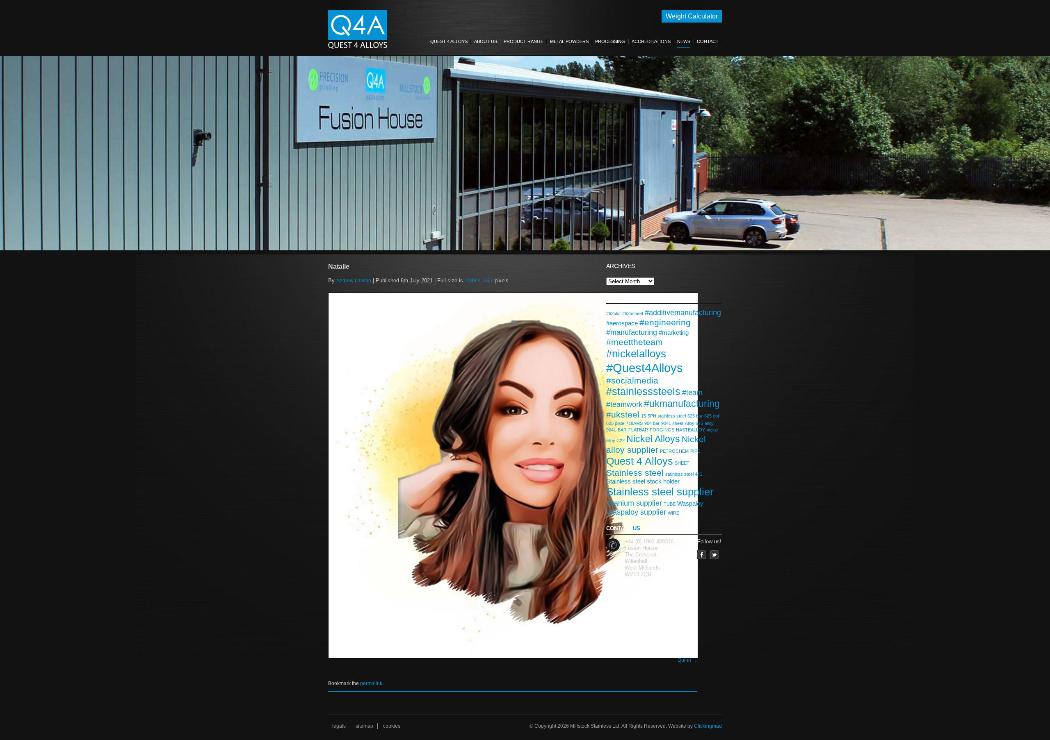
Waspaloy (690, 503)
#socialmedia (632, 380)
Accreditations (651, 41)
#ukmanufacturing (682, 403)
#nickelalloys (636, 353)
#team (692, 392)
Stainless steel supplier (660, 491)
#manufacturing (631, 332)
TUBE (670, 504)
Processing (610, 41)
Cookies (391, 726)
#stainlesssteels (643, 391)
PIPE (695, 451)
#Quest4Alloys (644, 368)
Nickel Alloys (653, 439)
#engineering (665, 322)
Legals (339, 726)
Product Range (523, 41)
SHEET (682, 463)
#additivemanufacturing (683, 312)
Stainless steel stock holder (643, 481)
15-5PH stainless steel (663, 415)
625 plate (615, 423)
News (683, 41)
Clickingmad (708, 726)
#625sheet (632, 313)
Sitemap (364, 726)
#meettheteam (634, 342)
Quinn (684, 660)
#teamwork (624, 404)
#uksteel (622, 414)
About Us (485, 41)
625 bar (695, 415)
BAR (622, 429)
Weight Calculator (692, 16)
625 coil (711, 415)
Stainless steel (635, 472)
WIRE (673, 513)
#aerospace (622, 323)
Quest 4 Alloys (449, 41)
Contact (708, 41)
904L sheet (672, 423)
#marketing (674, 332)
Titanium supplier (634, 503)
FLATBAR (638, 429)
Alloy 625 (694, 423)
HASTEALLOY (690, 429)
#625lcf (613, 313)
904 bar (652, 423)
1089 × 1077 (479, 281)
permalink (371, 683)
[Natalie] (512, 475)
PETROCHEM (674, 451)
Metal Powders (569, 41)
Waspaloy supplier (636, 512)
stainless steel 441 (683, 474)
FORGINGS (662, 429)
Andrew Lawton (353, 281)
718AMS (634, 423)
